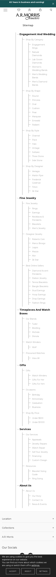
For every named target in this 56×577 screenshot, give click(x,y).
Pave (34, 140)
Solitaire (36, 152)
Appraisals (36, 439)
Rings (35, 208)
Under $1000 (38, 422)
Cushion (36, 108)
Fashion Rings (38, 303)
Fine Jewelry (28, 198)
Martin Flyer (37, 175)
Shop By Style (32, 130)
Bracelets (36, 224)
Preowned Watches (35, 353)
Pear (34, 112)
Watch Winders (33, 342)
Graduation (37, 403)
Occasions (30, 390)
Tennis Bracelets (39, 282)
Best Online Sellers (35, 265)
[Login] (29, 10)
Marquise (36, 116)
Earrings (36, 212)
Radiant (35, 125)
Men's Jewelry (39, 228)
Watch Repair (38, 448)
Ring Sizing (37, 478)
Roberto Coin (38, 239)
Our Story (36, 496)
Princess (36, 100)
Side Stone (37, 160)
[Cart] (40, 10)
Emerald (36, 120)
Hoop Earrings (39, 294)
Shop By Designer (34, 166)
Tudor (35, 324)
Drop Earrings (38, 298)
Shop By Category (34, 39)
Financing (36, 456)
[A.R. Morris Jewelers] (28, 16)
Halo (34, 144)
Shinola (35, 336)
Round (35, 96)
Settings (43, 571)
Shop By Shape (33, 91)
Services (25, 429)
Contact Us (37, 500)
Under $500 (37, 418)
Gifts (23, 365)
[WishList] (19, 10)
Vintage (36, 148)
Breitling (36, 328)
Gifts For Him (38, 384)
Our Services (32, 434)
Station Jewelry (39, 278)
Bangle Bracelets (40, 286)
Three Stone (38, 156)
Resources (31, 466)
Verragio (36, 171)
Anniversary (37, 399)
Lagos (35, 247)
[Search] (51, 10)
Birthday (36, 395)
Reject (28, 571)
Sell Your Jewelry (40, 452)
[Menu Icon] (5, 10)
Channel (36, 135)
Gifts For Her (38, 379)
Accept (12, 571)
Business (36, 407)
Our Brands (31, 319)
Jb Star (35, 191)
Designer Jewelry (34, 234)
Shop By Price (32, 413)
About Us (25, 485)
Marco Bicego (38, 243)
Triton (35, 187)
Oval (34, 104)
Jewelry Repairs (39, 444)
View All (35, 358)
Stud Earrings (38, 290)
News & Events (39, 504)
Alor (34, 255)
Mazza (35, 251)
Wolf (34, 347)
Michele (36, 332)
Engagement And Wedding (37, 34)
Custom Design (39, 460)
